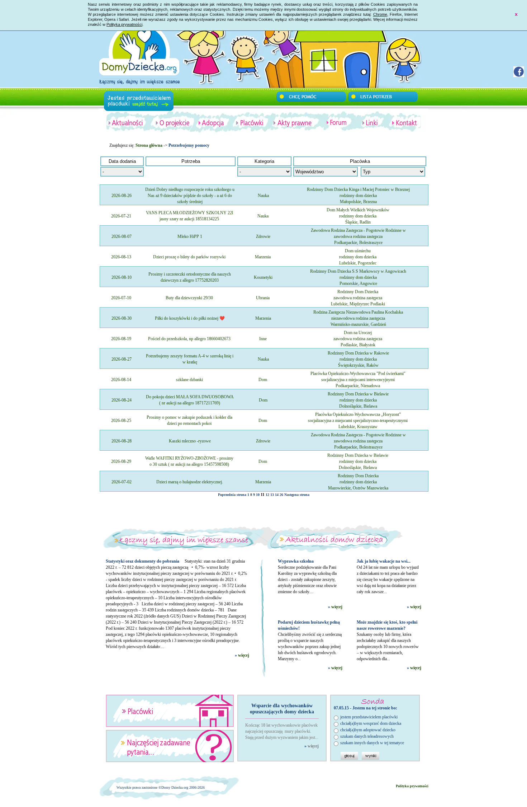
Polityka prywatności (124, 24)
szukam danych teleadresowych (367, 736)
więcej (243, 655)
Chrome (380, 14)
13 (272, 495)
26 (281, 495)
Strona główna (149, 145)
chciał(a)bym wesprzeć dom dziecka (370, 723)
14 (277, 495)
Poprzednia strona (232, 495)
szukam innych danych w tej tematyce (372, 742)
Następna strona (296, 495)
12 (267, 495)
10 (258, 495)
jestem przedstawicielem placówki (369, 716)
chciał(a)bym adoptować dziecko (367, 729)
